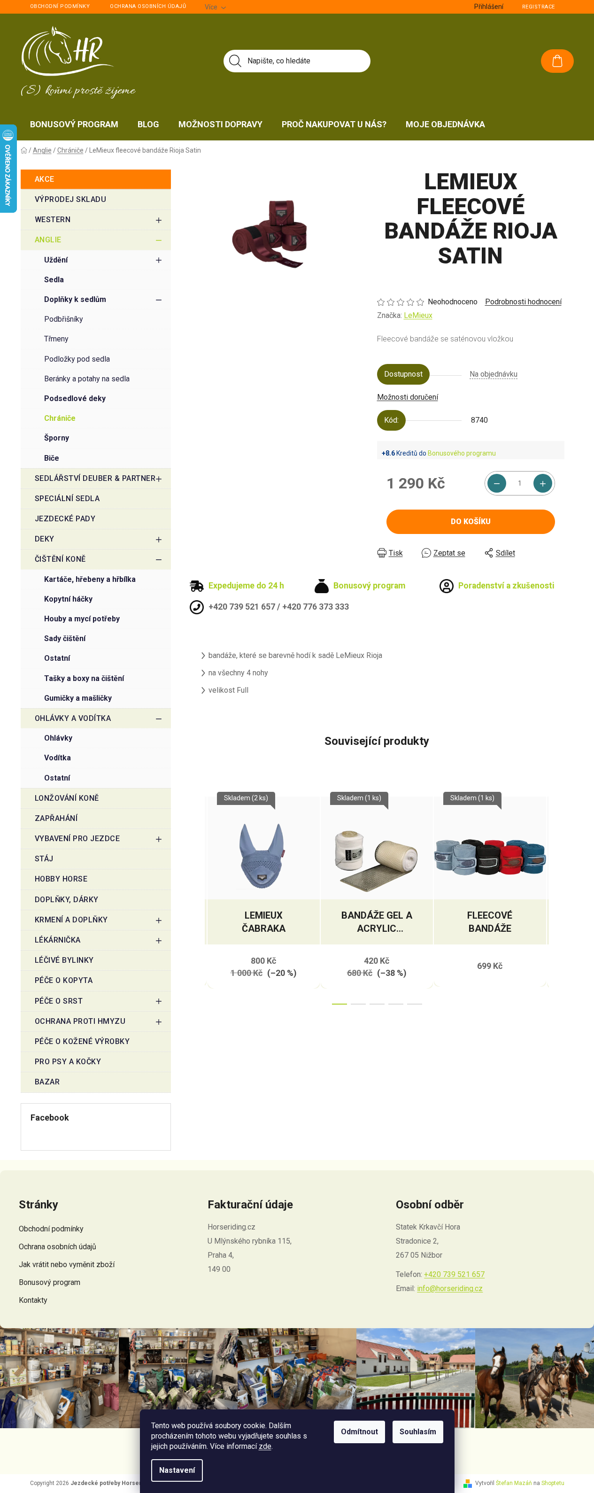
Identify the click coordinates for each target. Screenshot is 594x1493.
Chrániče (60, 418)
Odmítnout (359, 1431)
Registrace (538, 7)
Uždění (56, 259)
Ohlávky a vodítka (73, 718)
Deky (44, 538)
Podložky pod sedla (77, 359)
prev (197, 897)
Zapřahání (56, 818)
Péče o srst (59, 1001)
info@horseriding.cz (450, 1288)
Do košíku (471, 521)
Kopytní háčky (68, 599)
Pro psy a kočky (68, 1061)
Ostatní (57, 658)
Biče (51, 458)
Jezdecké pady (65, 518)
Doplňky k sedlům (75, 299)
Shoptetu (552, 1483)
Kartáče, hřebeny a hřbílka (90, 579)
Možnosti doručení (407, 397)
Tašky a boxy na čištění (84, 678)
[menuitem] (74, 124)
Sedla (54, 279)
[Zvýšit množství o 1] (543, 483)
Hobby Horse (61, 878)
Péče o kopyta (64, 980)
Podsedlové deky (75, 398)
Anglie (48, 239)
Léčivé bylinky (64, 960)
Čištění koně (60, 559)
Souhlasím (418, 1431)
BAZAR (47, 1081)
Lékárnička (58, 940)
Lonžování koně (67, 798)
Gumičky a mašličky (78, 698)
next (556, 897)
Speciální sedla (67, 498)
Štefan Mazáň (514, 1483)
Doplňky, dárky (67, 899)
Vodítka (57, 757)
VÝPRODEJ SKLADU (71, 199)
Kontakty (33, 1300)
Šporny (56, 437)
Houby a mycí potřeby (82, 618)
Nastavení (177, 1470)
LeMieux (418, 315)
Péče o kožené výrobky (82, 1041)
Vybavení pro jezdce (77, 838)
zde (265, 1446)
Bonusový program (49, 1282)
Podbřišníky (63, 319)
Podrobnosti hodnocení (523, 301)
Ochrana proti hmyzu (80, 1021)
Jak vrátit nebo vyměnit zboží (67, 1264)
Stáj (44, 858)
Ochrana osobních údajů (148, 6)
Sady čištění (64, 638)
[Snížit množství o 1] (497, 483)
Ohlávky (58, 738)
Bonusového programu (462, 453)
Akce (44, 179)
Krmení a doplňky (71, 919)
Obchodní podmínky (60, 6)
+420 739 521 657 (454, 1274)
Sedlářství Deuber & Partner (95, 478)
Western (53, 219)
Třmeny (56, 338)
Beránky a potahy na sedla (87, 378)
